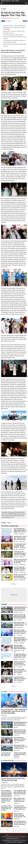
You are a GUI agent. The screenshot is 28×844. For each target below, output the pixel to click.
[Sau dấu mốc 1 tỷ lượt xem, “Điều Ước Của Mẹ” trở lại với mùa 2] (7, 539)
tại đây (12, 517)
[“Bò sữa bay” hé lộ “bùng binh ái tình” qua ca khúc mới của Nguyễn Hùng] (7, 625)
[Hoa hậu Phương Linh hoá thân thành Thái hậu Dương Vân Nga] (14, 769)
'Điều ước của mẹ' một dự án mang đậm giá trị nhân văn (20, 561)
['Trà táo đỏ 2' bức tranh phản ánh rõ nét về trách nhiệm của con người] (7, 808)
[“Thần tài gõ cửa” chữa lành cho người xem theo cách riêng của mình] (7, 554)
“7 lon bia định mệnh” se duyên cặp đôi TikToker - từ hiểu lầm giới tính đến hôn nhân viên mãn (14, 36)
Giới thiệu (3, 0)
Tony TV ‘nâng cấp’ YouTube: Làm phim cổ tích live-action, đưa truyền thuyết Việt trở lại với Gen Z (20, 568)
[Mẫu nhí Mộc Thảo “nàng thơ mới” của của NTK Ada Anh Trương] (7, 801)
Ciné (15, 620)
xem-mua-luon (17, 650)
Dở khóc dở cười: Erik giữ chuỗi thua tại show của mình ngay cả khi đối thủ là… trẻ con (20, 576)
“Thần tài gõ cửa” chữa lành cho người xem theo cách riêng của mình (20, 553)
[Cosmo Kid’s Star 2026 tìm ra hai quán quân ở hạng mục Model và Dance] (7, 679)
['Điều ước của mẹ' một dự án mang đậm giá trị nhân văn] (7, 562)
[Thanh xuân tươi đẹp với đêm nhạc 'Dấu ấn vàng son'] (7, 755)
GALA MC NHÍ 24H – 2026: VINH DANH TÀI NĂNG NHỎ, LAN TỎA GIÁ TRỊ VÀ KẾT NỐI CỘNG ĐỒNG (14, 27)
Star (15, 635)
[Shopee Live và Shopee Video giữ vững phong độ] (7, 816)
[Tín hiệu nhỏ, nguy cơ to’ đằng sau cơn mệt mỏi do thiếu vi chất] (7, 656)
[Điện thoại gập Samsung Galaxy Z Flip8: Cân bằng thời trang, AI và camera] (7, 648)
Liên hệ (12, 0)
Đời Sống (16, 612)
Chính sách (8, 0)
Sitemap (17, 0)
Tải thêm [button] (13, 584)
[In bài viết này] (26, 21)
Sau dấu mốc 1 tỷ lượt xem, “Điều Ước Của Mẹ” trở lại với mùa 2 (20, 538)
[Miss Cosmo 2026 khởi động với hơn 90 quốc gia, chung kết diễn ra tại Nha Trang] (7, 632)
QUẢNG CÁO (14, 595)
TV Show (9, 522)
